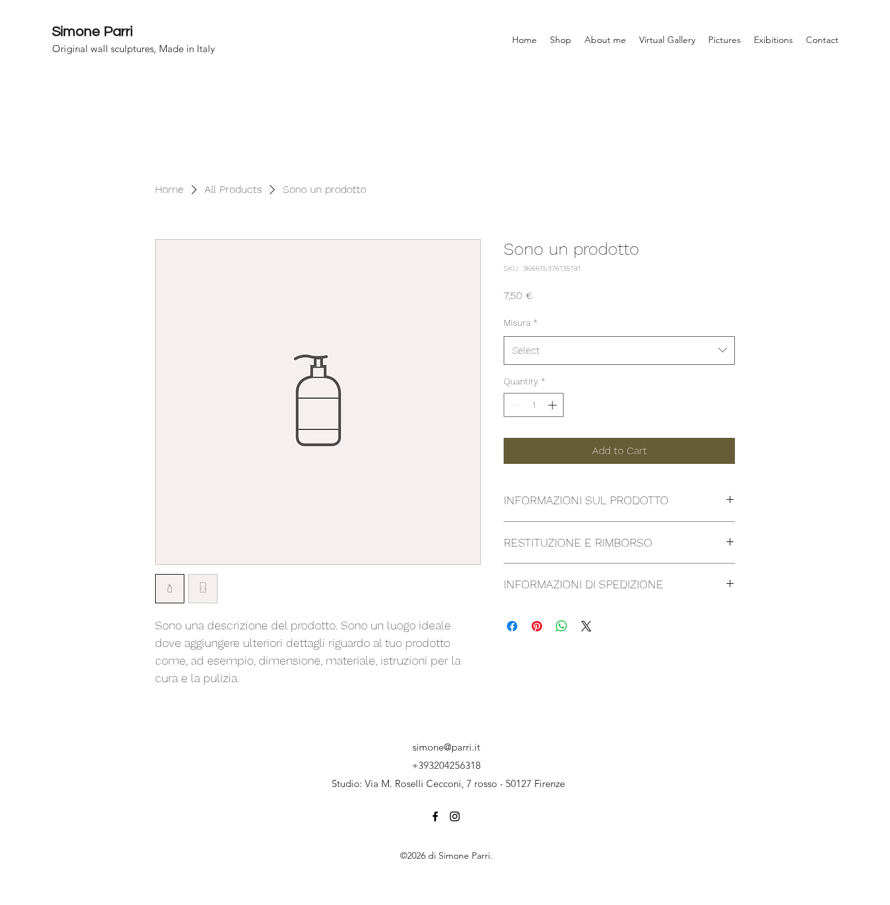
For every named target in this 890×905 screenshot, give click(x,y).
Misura (521, 322)
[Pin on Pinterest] (537, 626)
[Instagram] (454, 816)
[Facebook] (435, 816)
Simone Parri (92, 31)
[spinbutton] (533, 405)
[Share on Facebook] (512, 626)
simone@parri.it (446, 747)
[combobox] (619, 350)
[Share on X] (586, 626)
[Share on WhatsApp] (561, 626)
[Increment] (553, 405)
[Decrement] (514, 405)
